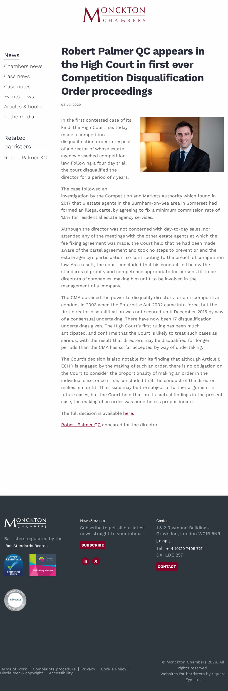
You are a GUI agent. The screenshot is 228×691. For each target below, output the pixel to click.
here (128, 413)
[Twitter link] (96, 561)
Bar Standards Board (26, 545)
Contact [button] (167, 566)
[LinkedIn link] (85, 561)
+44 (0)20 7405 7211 (185, 548)
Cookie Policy (113, 669)
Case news (17, 76)
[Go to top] (3, 492)
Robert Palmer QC (81, 424)
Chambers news (23, 66)
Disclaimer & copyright (21, 673)
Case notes (17, 86)
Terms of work (13, 669)
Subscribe (92, 545)
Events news (19, 96)
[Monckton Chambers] (114, 14)
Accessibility (61, 673)
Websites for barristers (182, 674)
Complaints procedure (54, 669)
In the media (19, 116)
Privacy (88, 669)
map (163, 540)
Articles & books (23, 106)
